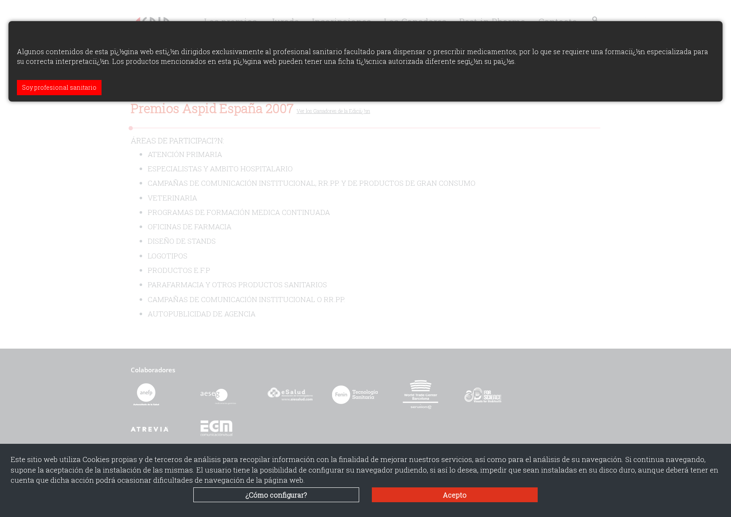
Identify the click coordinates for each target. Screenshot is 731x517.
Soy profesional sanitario (59, 87)
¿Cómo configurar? (276, 494)
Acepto (455, 494)
